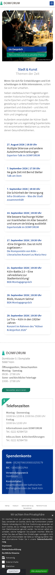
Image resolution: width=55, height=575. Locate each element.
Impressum (7, 545)
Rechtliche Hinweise (10, 553)
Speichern (14, 571)
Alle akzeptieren (39, 571)
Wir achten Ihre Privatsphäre (27, 514)
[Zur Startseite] (12, 3)
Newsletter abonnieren (16, 390)
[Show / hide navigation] (52, 3)
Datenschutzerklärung (11, 549)
